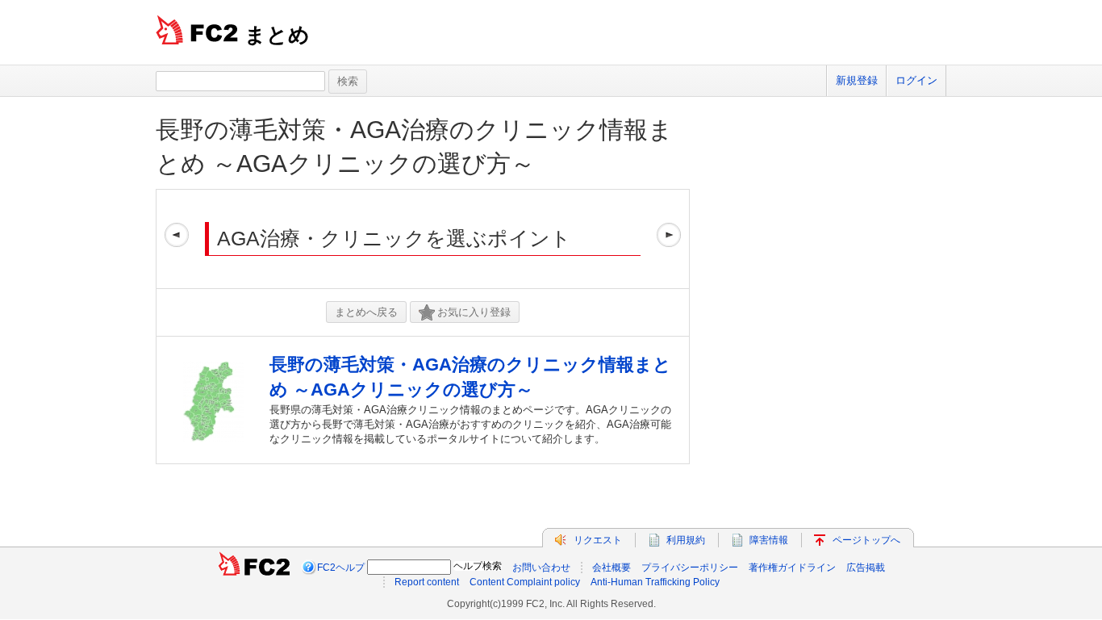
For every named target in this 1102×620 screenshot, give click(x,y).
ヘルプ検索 (477, 566)
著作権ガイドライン (792, 567)
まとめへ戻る (366, 312)
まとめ (277, 35)
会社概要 (611, 567)
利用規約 (685, 540)
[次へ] (669, 239)
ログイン (916, 80)
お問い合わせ (541, 567)
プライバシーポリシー (689, 567)
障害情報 (768, 540)
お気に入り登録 (474, 312)
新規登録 (857, 80)
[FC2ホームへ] (254, 567)
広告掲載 (865, 567)
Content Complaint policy (525, 582)
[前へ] (177, 239)
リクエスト (598, 540)
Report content (426, 582)
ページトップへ (866, 540)
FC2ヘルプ (341, 567)
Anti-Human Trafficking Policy (655, 582)
